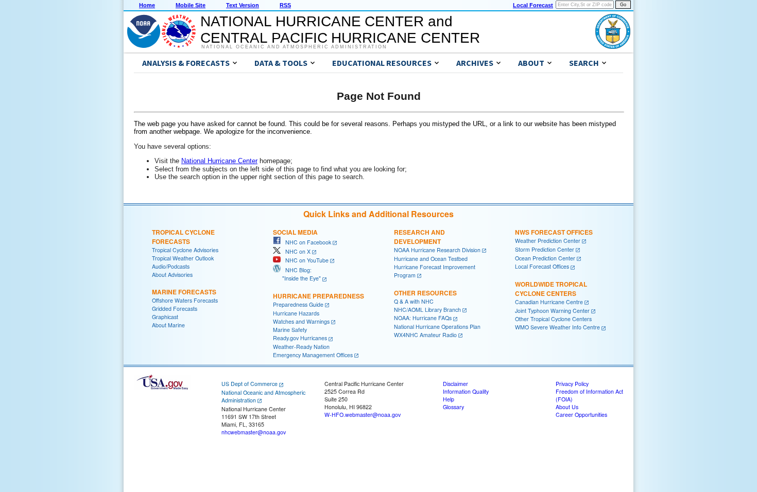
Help (448, 399)
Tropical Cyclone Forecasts (183, 236)
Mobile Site (190, 5)
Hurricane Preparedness (318, 296)
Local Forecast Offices (542, 266)
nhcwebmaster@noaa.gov (253, 432)
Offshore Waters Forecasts (185, 300)
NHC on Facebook (306, 242)
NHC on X (296, 251)
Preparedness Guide (298, 304)
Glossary (453, 407)
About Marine (168, 325)
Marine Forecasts (184, 291)
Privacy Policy (572, 384)
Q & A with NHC (414, 301)
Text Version (242, 5)
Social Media (295, 232)
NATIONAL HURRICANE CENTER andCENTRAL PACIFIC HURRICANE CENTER (340, 29)
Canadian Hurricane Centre (549, 302)
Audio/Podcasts (171, 266)
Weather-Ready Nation (301, 346)
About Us (567, 407)
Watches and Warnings (301, 321)
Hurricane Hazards (296, 313)
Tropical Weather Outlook (183, 258)
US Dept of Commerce (249, 384)
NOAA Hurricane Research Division (437, 250)
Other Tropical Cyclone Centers (553, 319)
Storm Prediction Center (544, 249)
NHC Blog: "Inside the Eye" (297, 274)
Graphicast (165, 317)
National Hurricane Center (219, 161)
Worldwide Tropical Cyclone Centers (551, 288)
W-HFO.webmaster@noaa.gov (362, 414)
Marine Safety (290, 329)
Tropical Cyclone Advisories (185, 250)
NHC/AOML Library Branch (427, 309)
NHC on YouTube (305, 260)
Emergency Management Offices (313, 355)
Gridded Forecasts (174, 308)
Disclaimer (455, 384)
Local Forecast (533, 5)
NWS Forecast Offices (554, 232)
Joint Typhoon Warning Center (552, 310)
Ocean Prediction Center (545, 258)
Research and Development (419, 236)
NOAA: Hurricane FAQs (423, 318)
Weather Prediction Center (547, 240)
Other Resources (425, 292)
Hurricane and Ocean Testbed (431, 258)
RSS (285, 5)
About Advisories (172, 274)
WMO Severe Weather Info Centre (557, 327)
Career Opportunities (581, 414)
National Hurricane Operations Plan (437, 326)
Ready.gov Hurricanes (300, 338)
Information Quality (466, 391)
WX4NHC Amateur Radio (425, 335)
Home (147, 5)
